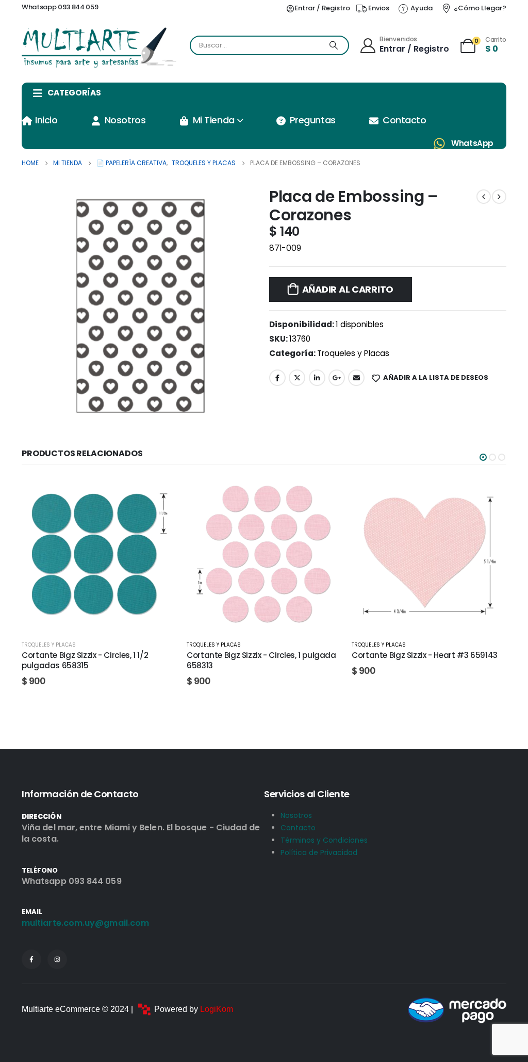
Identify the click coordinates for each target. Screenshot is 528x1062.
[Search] (333, 45)
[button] (483, 457)
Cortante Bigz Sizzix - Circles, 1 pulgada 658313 (96, 660)
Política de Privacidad (318, 852)
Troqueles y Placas (353, 353)
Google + (336, 377)
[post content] (99, 554)
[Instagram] (57, 959)
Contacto (404, 120)
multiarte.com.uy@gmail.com (85, 923)
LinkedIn (317, 377)
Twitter (297, 377)
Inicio (46, 120)
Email (356, 377)
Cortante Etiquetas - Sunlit (404, 655)
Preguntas (313, 120)
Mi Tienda (214, 120)
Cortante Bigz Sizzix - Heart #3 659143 (260, 655)
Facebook (277, 377)
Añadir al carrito (347, 289)
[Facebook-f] (31, 959)
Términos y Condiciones (324, 840)
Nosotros (125, 120)
